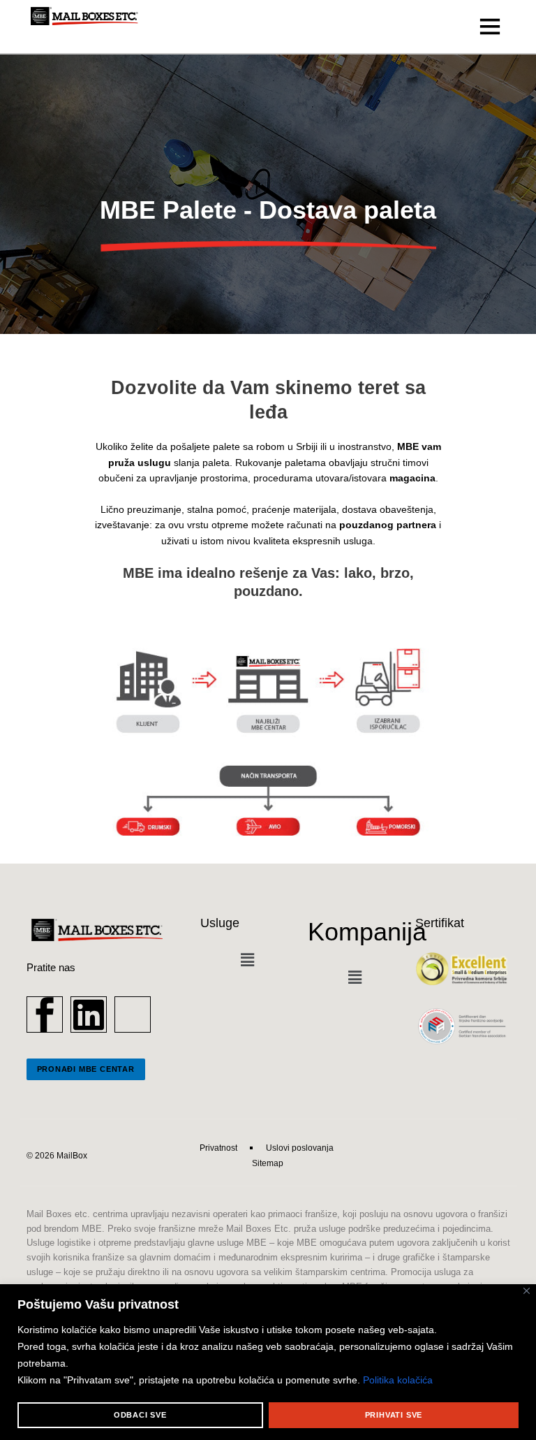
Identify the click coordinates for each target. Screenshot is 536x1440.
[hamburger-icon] (490, 26)
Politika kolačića (398, 1380)
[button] (247, 960)
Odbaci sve (140, 1415)
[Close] (526, 1291)
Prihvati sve (394, 1415)
